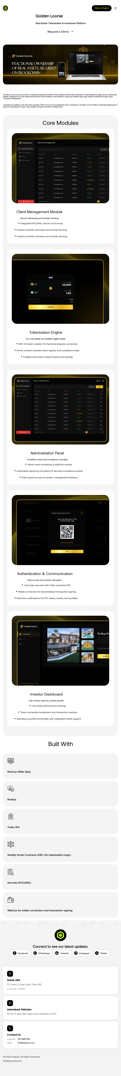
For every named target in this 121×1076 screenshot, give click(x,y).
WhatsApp (44, 953)
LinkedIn (64, 953)
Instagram (84, 953)
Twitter (103, 953)
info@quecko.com (12, 1061)
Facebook (23, 953)
